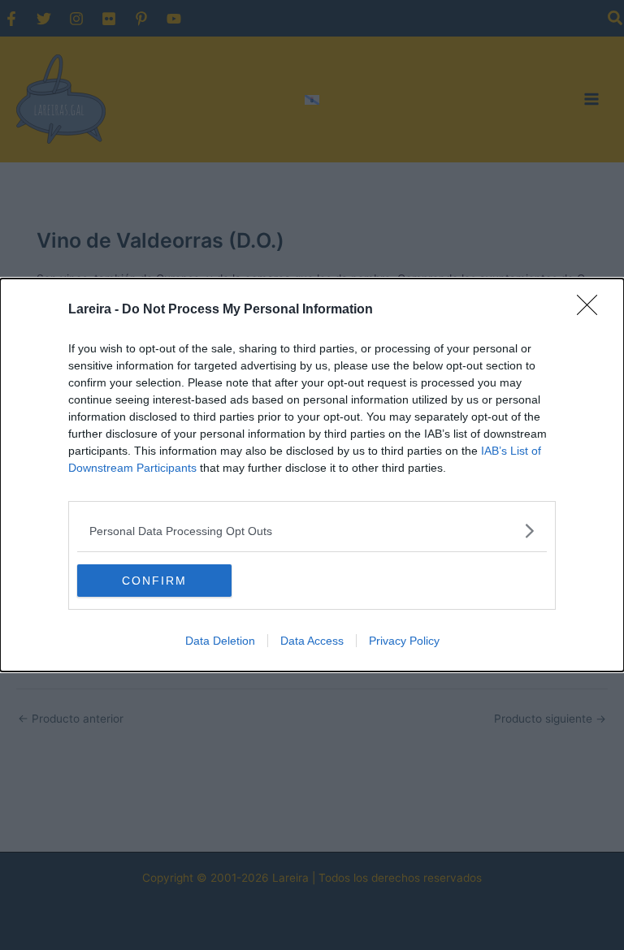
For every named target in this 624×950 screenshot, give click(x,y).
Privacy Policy (404, 640)
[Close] (592, 310)
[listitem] (312, 530)
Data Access (312, 640)
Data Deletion (220, 640)
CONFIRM (154, 580)
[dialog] (312, 475)
